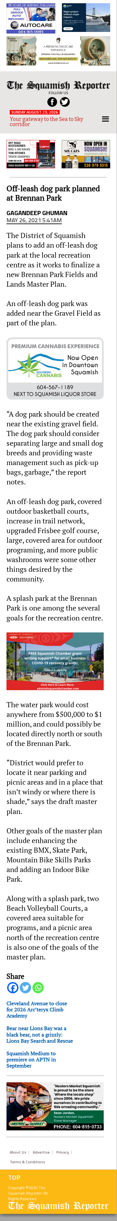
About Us (18, 1152)
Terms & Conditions (27, 1162)
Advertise (41, 1152)
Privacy (62, 1152)
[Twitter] (25, 987)
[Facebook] (12, 987)
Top (14, 1177)
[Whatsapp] (38, 987)
